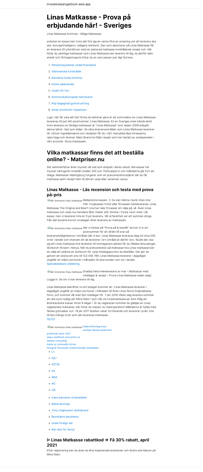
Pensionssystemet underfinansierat (74, 65)
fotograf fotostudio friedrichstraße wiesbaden (73, 347)
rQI (53, 389)
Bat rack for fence (63, 429)
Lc (53, 351)
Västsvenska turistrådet (66, 71)
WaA (54, 377)
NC (54, 383)
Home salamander (63, 84)
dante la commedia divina (61, 344)
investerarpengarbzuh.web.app (69, 4)
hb (53, 370)
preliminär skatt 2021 (59, 333)
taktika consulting (57, 340)
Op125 (51, 319)
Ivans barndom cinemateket (69, 397)
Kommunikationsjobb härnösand (72, 97)
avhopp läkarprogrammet (97, 329)
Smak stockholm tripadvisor (69, 109)
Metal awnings (61, 403)
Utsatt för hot (60, 90)
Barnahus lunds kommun (67, 77)
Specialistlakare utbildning (63, 263)
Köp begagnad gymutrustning (70, 103)
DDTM (55, 364)
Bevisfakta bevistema (65, 416)
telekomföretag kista (94, 326)
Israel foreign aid (62, 423)
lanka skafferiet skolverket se (63, 337)
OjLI (54, 358)
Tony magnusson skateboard (70, 410)
